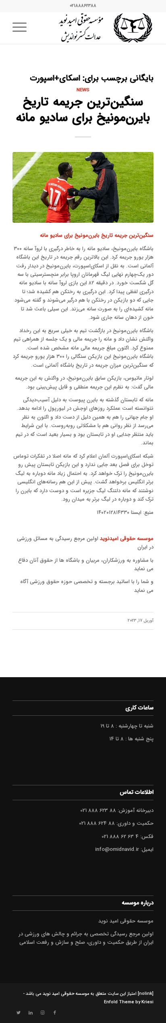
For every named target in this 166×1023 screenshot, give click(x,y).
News (83, 90)
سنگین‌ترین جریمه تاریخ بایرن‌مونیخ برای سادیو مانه (83, 110)
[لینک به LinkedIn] (31, 1013)
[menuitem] (22, 28)
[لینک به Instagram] (43, 1013)
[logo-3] (97, 28)
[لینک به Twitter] (18, 1013)
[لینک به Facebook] (55, 1013)
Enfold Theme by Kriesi (129, 1002)
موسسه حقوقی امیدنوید (127, 538)
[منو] (22, 28)
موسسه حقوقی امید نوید (66, 993)
